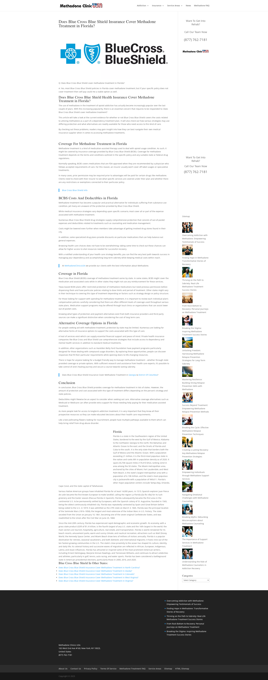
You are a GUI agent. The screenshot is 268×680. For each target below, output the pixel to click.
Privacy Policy (90, 668)
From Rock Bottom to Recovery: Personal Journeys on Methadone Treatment (195, 309)
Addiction (141, 6)
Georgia (132, 375)
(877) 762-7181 (195, 39)
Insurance (156, 6)
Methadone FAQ (201, 6)
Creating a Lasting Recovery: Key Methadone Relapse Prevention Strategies (195, 453)
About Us (63, 668)
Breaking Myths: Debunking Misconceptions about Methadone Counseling (195, 520)
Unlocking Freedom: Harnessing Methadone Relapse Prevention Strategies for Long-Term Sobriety (193, 357)
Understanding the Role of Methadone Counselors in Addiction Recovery (194, 565)
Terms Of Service (108, 668)
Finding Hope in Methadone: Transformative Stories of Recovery (195, 261)
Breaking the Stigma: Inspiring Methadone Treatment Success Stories (194, 331)
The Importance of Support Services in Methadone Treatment (194, 542)
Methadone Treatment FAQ (132, 668)
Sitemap (186, 216)
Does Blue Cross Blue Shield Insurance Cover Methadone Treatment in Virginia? (96, 580)
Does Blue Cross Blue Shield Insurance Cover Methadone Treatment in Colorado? (96, 574)
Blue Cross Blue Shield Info (74, 190)
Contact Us (75, 668)
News (188, 6)
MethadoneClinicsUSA (75, 265)
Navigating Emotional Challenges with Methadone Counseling (195, 498)
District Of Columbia (147, 375)
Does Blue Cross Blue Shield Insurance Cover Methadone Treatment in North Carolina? (99, 567)
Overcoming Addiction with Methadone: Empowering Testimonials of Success (195, 238)
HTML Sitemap (182, 668)
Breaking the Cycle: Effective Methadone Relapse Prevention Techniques (195, 431)
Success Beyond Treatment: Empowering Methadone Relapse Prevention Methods (195, 408)
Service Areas (173, 6)
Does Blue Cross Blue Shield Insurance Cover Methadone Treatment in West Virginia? (98, 577)
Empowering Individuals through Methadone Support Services (195, 475)
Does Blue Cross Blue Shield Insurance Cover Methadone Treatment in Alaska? (95, 571)
